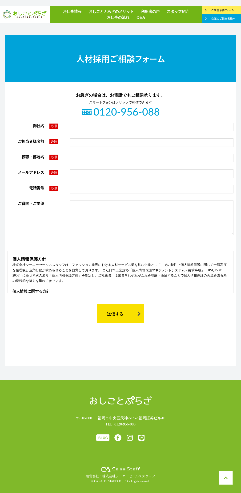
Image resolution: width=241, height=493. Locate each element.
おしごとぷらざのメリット (111, 11)
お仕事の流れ (118, 17)
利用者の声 (150, 11)
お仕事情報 (72, 11)
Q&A (141, 17)
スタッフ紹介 (178, 11)
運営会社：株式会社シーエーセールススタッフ (120, 476)
